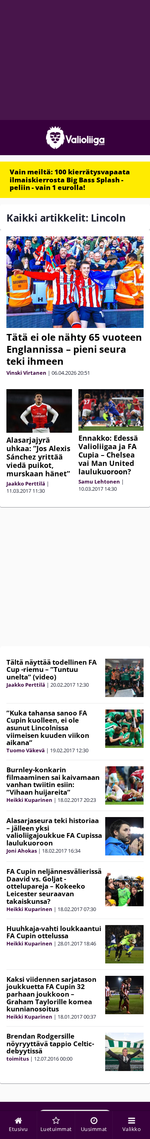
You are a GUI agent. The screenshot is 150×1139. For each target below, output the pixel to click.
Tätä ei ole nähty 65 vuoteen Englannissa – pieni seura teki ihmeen (74, 349)
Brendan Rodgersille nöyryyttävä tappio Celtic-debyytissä (50, 1043)
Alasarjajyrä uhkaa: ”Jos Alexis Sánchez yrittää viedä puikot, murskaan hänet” (38, 456)
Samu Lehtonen (99, 481)
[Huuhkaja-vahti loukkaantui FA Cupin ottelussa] (124, 944)
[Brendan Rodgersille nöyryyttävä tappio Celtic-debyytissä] (124, 1052)
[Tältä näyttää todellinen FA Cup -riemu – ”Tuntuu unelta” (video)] (124, 678)
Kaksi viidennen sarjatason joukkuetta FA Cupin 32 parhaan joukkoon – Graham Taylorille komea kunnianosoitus (51, 994)
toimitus (17, 1058)
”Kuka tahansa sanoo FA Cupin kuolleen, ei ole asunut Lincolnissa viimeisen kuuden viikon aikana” (47, 727)
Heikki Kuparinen (29, 799)
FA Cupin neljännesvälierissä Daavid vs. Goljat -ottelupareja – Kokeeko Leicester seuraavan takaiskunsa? (54, 886)
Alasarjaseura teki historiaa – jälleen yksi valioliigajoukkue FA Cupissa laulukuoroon (54, 831)
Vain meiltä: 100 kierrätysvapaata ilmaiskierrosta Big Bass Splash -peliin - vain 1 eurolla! (70, 179)
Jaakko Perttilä (25, 483)
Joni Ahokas (21, 850)
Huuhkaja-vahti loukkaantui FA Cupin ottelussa (53, 932)
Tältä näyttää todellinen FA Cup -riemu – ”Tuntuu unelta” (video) (51, 669)
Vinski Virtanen (26, 372)
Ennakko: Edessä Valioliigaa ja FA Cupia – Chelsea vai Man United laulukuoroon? (108, 454)
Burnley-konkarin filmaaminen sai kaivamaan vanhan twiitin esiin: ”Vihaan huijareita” (53, 781)
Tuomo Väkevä (25, 750)
